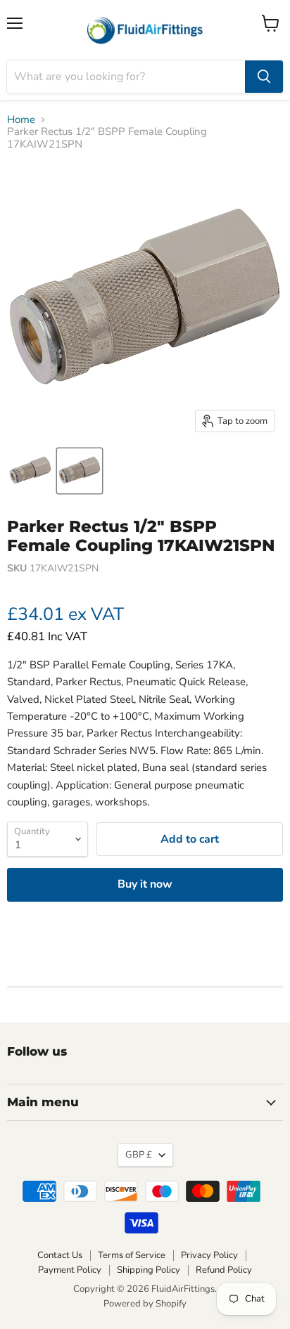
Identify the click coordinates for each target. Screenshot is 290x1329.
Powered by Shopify (145, 1303)
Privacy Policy (209, 1255)
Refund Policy (224, 1270)
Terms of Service (131, 1255)
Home (21, 120)
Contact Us (59, 1255)
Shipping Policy (148, 1270)
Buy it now (145, 884)
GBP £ (138, 1154)
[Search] (264, 76)
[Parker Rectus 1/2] (79, 470)
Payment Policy (69, 1270)
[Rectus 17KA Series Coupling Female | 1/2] (30, 470)
